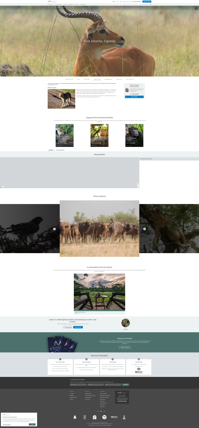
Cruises (65, 4)
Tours (78, 79)
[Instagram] (98, 411)
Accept (32, 424)
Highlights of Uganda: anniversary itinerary (98, 139)
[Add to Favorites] (196, 8)
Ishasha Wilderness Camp (80, 312)
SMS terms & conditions (104, 397)
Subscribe (125, 384)
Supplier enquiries (88, 397)
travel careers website (122, 401)
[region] (69, 172)
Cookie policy (102, 401)
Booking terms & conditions (105, 395)
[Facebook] (95, 411)
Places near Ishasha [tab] (60, 150)
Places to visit (97, 79)
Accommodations (108, 79)
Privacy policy (102, 399)
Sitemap (71, 399)
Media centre (102, 406)
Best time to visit (130, 79)
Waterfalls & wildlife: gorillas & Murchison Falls (62, 138)
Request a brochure (125, 347)
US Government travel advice (90, 395)
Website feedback (73, 397)
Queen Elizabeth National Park (68, 83)
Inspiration (70, 4)
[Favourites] (118, 1)
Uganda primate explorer (131, 139)
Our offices (72, 393)
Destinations (50, 4)
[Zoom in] (138, 184)
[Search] (150, 4)
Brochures (83, 4)
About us (77, 4)
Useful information (88, 393)
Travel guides (87, 79)
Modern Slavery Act (103, 402)
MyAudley (71, 395)
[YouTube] (101, 411)
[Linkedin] (104, 411)
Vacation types (58, 4)
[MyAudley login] (120, 1)
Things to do (119, 79)
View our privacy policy (25, 421)
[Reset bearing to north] (138, 187)
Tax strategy (102, 404)
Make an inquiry (134, 96)
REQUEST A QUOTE (146, 1)
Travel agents (87, 399)
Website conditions (103, 393)
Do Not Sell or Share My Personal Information (7, 425)
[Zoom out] (138, 185)
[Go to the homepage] (52, 1)
